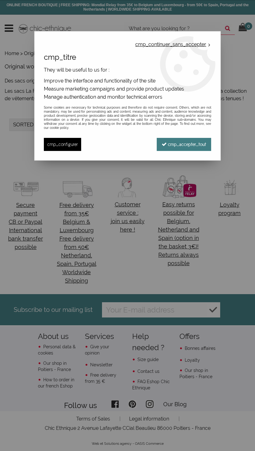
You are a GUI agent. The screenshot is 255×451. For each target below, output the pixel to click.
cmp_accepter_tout (186, 144)
